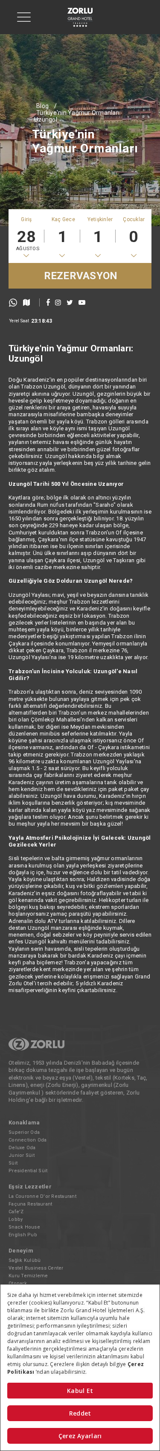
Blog (42, 105)
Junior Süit (22, 1155)
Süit (13, 1163)
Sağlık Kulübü (25, 1260)
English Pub (23, 1235)
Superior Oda (24, 1132)
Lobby (16, 1219)
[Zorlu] (36, 1049)
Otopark (18, 1283)
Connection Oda (28, 1140)
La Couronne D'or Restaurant (42, 1196)
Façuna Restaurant (30, 1204)
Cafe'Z (16, 1212)
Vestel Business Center (36, 1268)
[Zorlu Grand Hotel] (80, 17)
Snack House (24, 1227)
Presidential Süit (28, 1171)
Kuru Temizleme (28, 1276)
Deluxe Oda (22, 1147)
